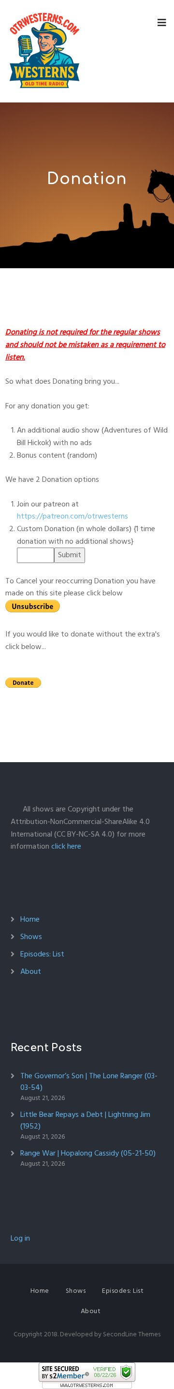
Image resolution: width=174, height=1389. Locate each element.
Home (30, 919)
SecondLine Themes (131, 1334)
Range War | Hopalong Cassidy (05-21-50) (88, 1153)
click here (66, 846)
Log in (20, 1238)
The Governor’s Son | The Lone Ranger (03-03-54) (89, 1082)
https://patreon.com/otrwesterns (72, 516)
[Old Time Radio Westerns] (44, 51)
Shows (31, 936)
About (30, 971)
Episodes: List (42, 954)
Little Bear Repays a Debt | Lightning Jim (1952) (85, 1120)
